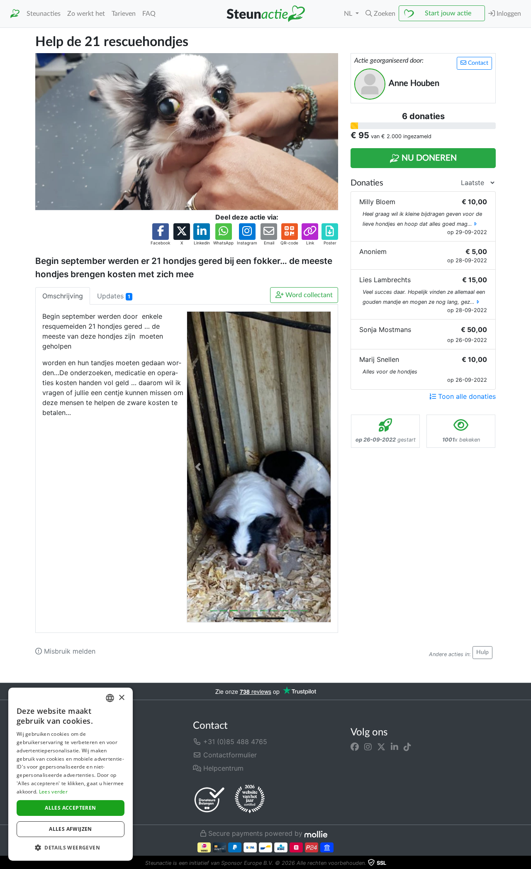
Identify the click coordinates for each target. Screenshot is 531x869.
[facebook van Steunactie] (355, 746)
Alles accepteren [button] (70, 807)
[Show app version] (525, 863)
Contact (477, 63)
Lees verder (53, 791)
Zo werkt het (86, 13)
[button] (380, 13)
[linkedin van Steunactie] (394, 746)
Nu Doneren (428, 158)
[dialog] (70, 774)
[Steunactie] (15, 13)
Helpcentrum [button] (222, 768)
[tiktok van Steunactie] (407, 746)
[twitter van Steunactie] (381, 746)
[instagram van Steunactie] (368, 746)
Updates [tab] (113, 296)
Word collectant (308, 295)
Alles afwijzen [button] (70, 828)
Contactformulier (229, 755)
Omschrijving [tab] (62, 296)
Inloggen (508, 13)
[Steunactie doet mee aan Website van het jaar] (250, 799)
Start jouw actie (448, 13)
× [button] (121, 698)
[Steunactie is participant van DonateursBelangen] (209, 799)
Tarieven (124, 13)
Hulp (482, 652)
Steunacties (44, 13)
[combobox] (110, 698)
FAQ (149, 13)
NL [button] (349, 13)
